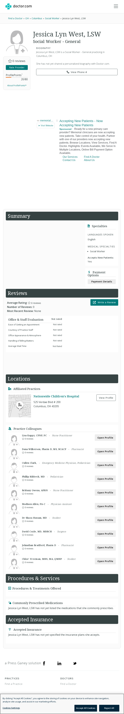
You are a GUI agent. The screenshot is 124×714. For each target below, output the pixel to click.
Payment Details (101, 281)
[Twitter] (75, 663)
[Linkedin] (59, 663)
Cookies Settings (11, 707)
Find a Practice (13, 683)
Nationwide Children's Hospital (56, 396)
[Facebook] (44, 663)
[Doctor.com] (18, 6)
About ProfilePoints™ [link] (16, 85)
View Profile (106, 397)
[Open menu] (116, 6)
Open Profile (105, 437)
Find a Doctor (68, 683)
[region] (62, 704)
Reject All (109, 708)
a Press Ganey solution (23, 663)
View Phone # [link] (79, 72)
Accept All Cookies (85, 708)
